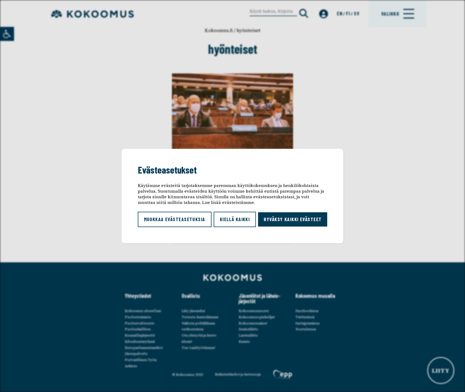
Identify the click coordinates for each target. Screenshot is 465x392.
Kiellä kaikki (235, 219)
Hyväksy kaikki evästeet (293, 219)
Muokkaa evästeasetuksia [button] (174, 219)
